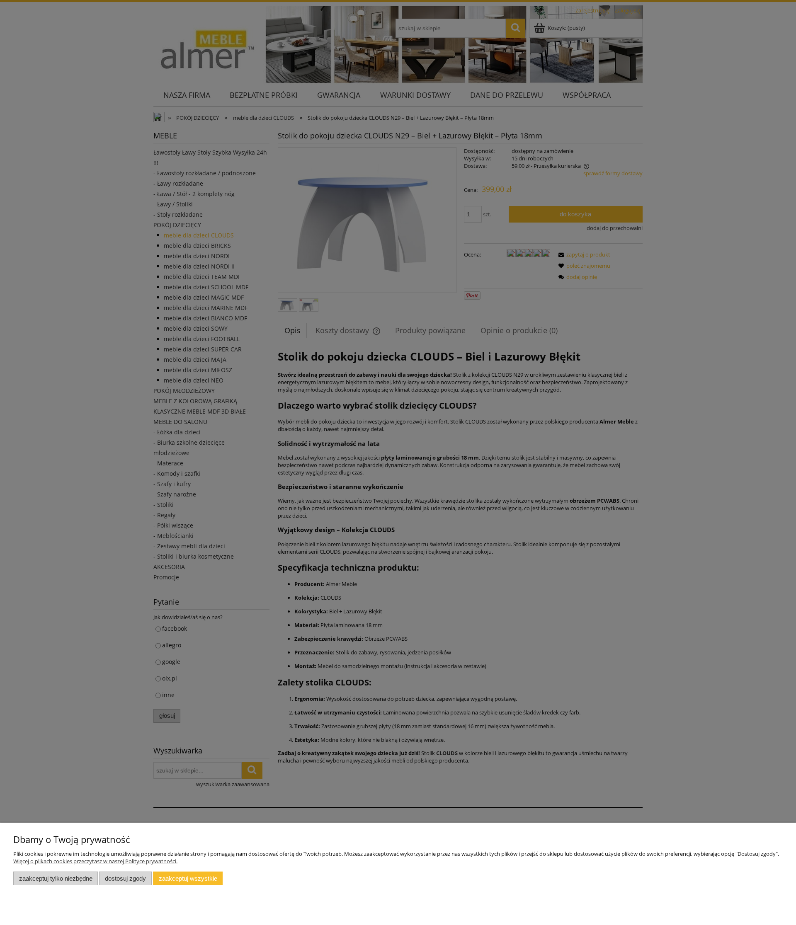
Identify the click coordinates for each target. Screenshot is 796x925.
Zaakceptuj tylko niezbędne (55, 878)
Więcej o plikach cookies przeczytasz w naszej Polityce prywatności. (95, 861)
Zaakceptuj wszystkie (188, 878)
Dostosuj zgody (125, 878)
